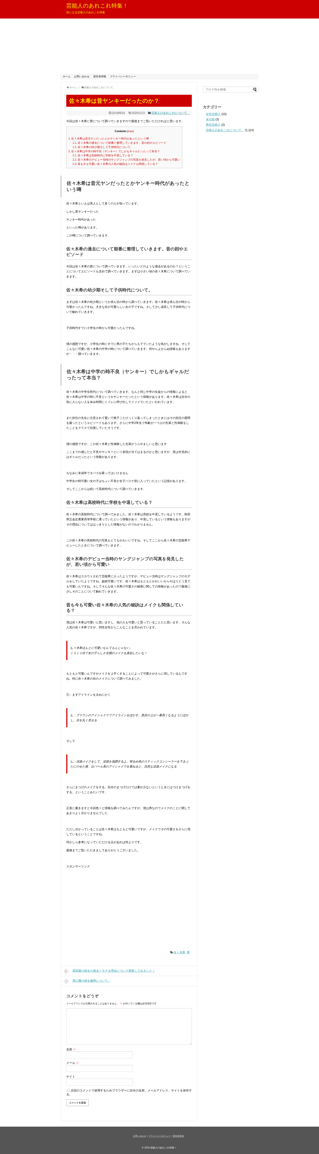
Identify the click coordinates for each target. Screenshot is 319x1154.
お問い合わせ (82, 76)
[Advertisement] (159, 46)
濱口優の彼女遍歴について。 (91, 980)
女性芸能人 (213, 114)
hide (130, 131)
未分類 (210, 119)
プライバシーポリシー (123, 76)
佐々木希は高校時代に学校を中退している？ (103, 155)
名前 (71, 1049)
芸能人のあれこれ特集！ (97, 6)
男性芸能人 (213, 124)
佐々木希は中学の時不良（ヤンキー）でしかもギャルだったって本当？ (114, 151)
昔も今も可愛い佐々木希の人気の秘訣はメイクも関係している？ (115, 163)
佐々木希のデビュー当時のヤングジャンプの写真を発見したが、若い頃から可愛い (126, 159)
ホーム (67, 76)
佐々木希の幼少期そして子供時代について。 (103, 147)
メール (72, 1062)
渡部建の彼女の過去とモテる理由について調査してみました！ (113, 970)
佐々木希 (179, 952)
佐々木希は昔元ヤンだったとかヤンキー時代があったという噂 (108, 138)
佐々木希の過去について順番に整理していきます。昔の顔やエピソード (119, 142)
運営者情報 (99, 76)
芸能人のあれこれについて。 (170, 113)
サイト (70, 1076)
